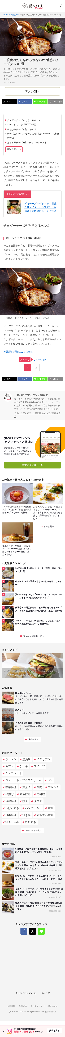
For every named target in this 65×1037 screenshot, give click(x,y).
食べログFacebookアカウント (23, 931)
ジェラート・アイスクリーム (23, 780)
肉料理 (41, 794)
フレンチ (53, 787)
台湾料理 (10, 801)
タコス (38, 801)
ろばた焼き (12, 808)
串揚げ (9, 794)
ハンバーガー (33, 808)
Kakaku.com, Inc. (19, 1012)
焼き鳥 (26, 815)
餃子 (25, 801)
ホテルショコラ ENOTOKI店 (21, 124)
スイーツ (39, 766)
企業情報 (11, 1006)
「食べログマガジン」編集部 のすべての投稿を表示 (37, 415)
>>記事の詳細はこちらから (18, 351)
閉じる (3, 1031)
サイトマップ (36, 1006)
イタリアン (43, 759)
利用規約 (23, 1006)
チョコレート (13, 773)
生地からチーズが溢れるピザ (21, 129)
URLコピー (57, 102)
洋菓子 (26, 787)
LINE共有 (41, 102)
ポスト (9, 101)
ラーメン (10, 759)
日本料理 (10, 815)
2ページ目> (33, 359)
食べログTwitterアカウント (32, 931)
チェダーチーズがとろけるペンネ (24, 120)
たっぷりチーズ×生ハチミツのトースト (27, 142)
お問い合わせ (52, 1006)
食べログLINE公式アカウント (41, 931)
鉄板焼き (30, 822)
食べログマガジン (32, 6)
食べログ (45, 993)
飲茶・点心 (12, 822)
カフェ (9, 766)
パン (50, 780)
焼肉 (39, 787)
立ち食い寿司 (45, 815)
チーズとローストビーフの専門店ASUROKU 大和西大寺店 (33, 135)
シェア (24, 102)
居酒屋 (26, 759)
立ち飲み (25, 794)
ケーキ (24, 766)
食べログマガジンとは (26, 993)
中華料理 (10, 787)
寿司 (50, 808)
